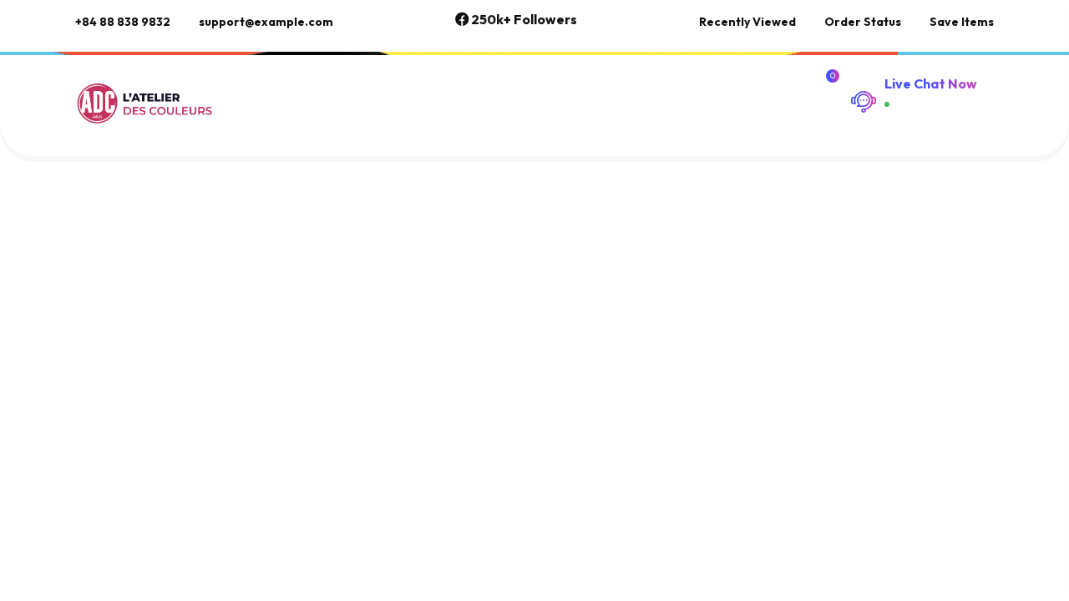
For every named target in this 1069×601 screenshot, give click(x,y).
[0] (830, 90)
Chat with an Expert (928, 114)
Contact (258, 115)
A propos (599, 90)
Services (354, 90)
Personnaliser (476, 90)
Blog (691, 90)
